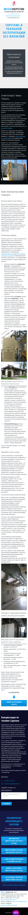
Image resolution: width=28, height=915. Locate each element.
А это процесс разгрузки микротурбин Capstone (14, 878)
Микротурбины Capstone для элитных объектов (14, 851)
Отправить (6, 804)
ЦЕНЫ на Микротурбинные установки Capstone (14, 860)
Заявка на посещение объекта (14, 703)
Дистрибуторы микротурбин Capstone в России (14, 841)
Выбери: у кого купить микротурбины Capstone (14, 869)
